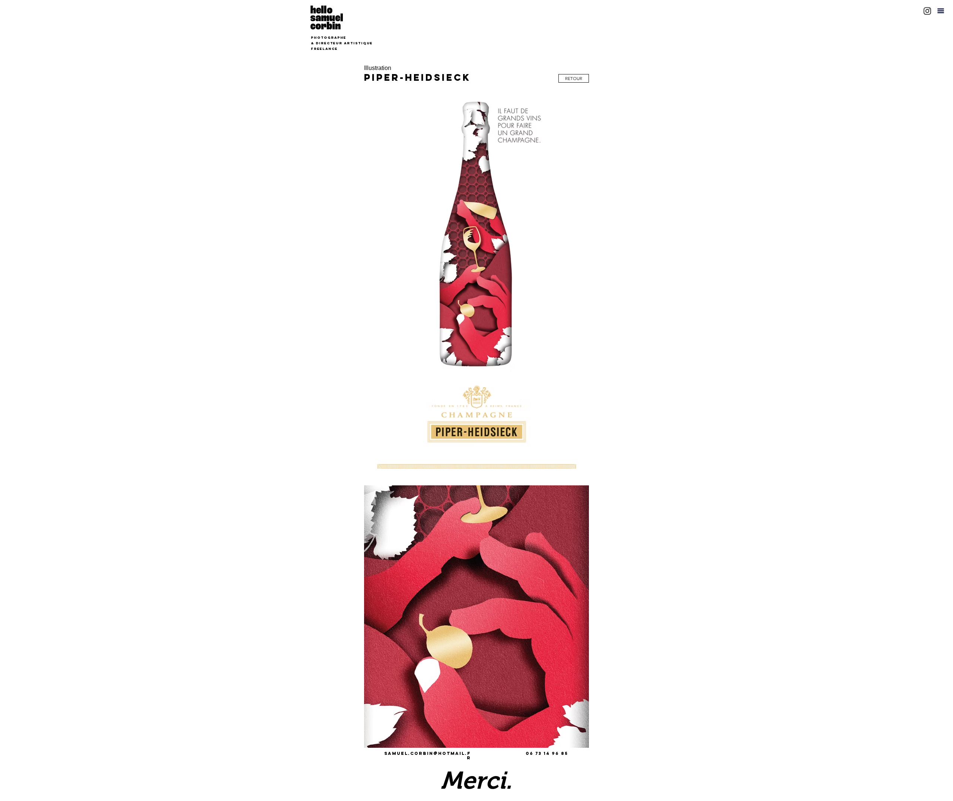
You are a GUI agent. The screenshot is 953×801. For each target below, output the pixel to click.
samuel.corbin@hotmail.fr (427, 755)
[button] (941, 11)
